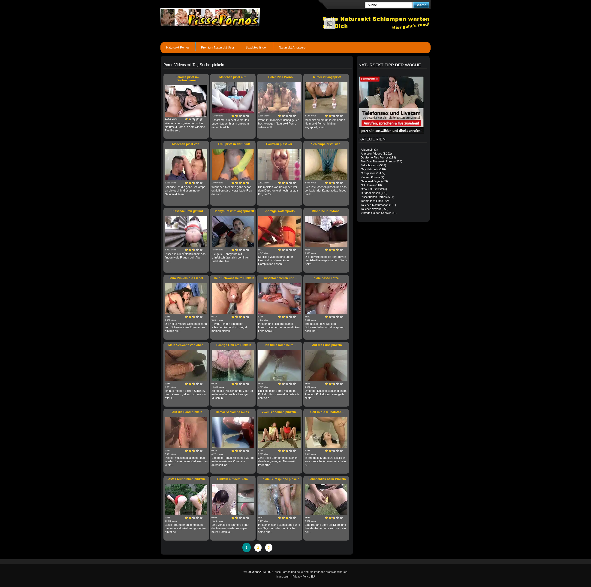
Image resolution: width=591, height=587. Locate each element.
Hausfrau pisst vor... (280, 144)
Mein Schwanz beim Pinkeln (234, 278)
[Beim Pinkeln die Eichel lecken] (186, 299)
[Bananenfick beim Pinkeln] (326, 500)
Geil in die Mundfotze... (327, 412)
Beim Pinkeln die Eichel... (187, 278)
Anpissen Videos (371, 153)
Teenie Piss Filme (372, 201)
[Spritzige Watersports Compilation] (279, 232)
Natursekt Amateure (292, 47)
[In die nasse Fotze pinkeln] (326, 299)
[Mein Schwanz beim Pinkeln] (232, 299)
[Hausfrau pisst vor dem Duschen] (279, 165)
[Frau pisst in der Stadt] (232, 165)
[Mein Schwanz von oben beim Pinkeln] (186, 366)
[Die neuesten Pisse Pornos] (241, 16)
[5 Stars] (201, 119)
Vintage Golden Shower (376, 213)
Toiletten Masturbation (375, 205)
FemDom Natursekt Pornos (378, 161)
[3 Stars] (194, 119)
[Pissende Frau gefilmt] (186, 232)
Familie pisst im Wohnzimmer (187, 78)
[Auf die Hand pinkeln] (186, 433)
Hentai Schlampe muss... (234, 412)
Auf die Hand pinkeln (187, 412)
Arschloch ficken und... (280, 278)
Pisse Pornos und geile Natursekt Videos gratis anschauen (310, 572)
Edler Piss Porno (280, 77)
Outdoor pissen (370, 193)
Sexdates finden (256, 47)
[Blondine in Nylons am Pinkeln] (326, 232)
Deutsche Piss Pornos (375, 157)
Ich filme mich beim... (280, 345)
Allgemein (367, 149)
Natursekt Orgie (370, 181)
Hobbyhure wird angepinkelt (234, 211)
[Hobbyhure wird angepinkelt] (232, 232)
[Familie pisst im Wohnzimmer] (186, 101)
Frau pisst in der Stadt (234, 144)
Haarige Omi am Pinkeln (233, 345)
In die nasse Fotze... (327, 278)
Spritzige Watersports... (280, 211)
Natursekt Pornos (178, 47)
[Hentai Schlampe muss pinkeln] (232, 433)
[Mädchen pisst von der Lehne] (186, 165)
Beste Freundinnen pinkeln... (187, 479)
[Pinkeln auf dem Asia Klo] (232, 500)
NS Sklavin (368, 185)
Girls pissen (368, 173)
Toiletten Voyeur (371, 209)
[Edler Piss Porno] (279, 98)
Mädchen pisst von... (187, 144)
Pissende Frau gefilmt (187, 211)
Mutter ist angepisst (327, 77)
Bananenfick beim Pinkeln (327, 479)
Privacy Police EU (303, 576)
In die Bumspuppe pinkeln (280, 479)
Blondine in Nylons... (327, 211)
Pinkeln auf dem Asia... (233, 479)
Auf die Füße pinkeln (327, 345)
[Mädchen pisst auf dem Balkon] (232, 98)
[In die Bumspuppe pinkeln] (279, 500)
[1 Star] (186, 119)
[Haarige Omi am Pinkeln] (232, 366)
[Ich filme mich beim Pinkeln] (279, 366)
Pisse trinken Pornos (374, 197)
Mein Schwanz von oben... (187, 345)
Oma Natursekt (370, 189)
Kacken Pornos (370, 177)
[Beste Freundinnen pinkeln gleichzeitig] (186, 500)
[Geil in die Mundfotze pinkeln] (326, 433)
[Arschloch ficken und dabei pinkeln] (279, 299)
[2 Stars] (190, 119)
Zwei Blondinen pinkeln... (280, 412)
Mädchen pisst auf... (233, 77)
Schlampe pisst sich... (327, 144)
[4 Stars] (197, 119)
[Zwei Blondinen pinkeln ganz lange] (279, 433)
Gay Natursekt (370, 169)
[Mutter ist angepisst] (326, 98)
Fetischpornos (370, 165)
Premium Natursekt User (217, 47)
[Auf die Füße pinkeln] (326, 366)
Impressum (283, 576)
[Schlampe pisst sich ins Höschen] (326, 165)
